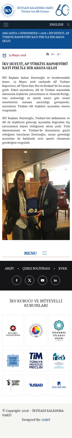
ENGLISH (56, 24)
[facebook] (16, 280)
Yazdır (47, 54)
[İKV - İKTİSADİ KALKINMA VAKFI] (8, 10)
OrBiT (46, 420)
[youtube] (42, 280)
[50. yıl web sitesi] (62, 10)
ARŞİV (9, 268)
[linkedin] (55, 280)
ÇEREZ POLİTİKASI (36, 268)
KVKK (63, 268)
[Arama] (68, 24)
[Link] (13, 330)
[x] (29, 280)
